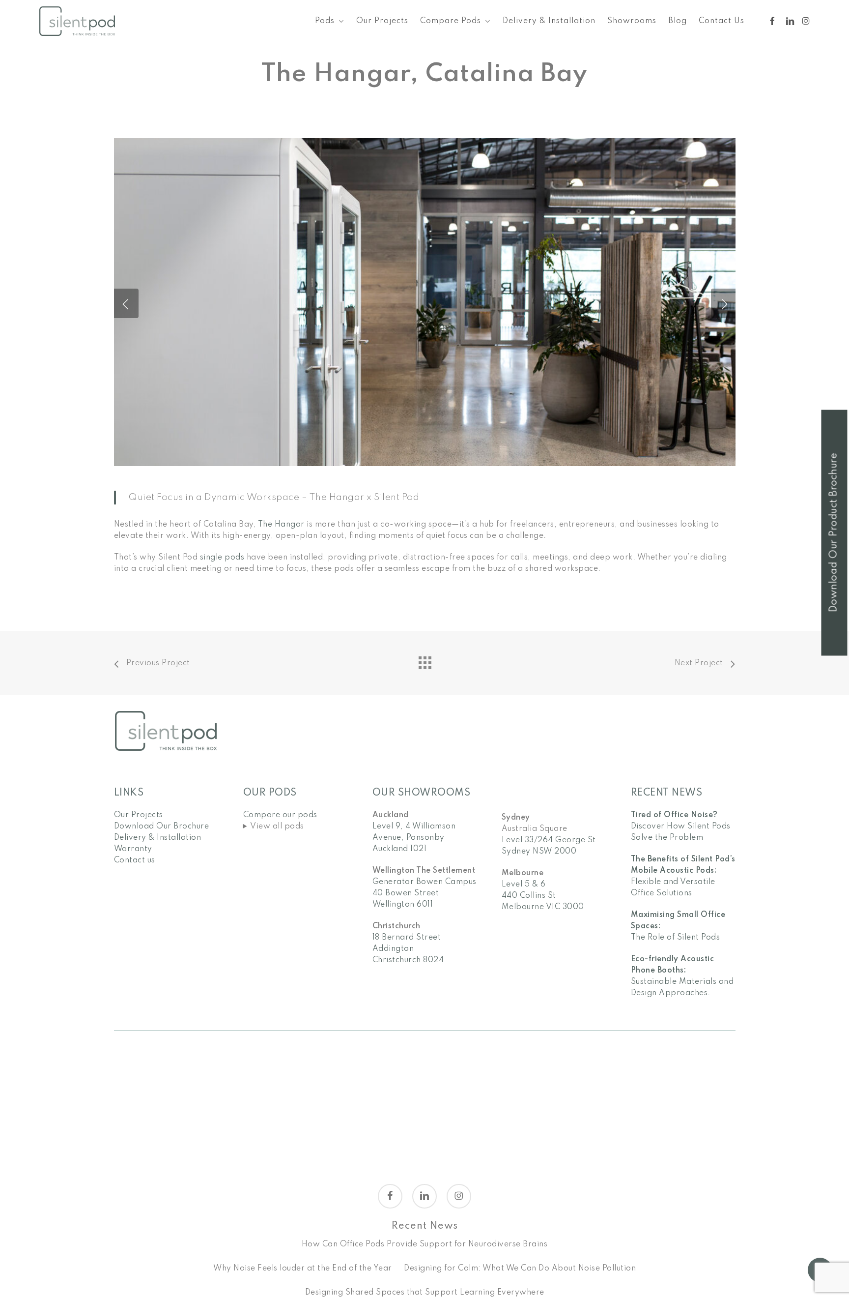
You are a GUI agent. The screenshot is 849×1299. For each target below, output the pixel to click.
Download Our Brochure (161, 826)
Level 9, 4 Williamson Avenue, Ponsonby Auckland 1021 (414, 838)
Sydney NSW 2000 (539, 852)
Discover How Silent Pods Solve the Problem (681, 826)
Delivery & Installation (157, 838)
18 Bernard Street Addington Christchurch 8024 (408, 949)
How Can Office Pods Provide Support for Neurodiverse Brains (425, 1244)
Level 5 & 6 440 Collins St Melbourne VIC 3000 (543, 896)
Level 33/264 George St (549, 840)
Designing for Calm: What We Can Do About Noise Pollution (520, 1268)
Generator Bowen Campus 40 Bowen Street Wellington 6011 (424, 893)
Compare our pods (280, 815)
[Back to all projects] (424, 660)
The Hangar (281, 525)
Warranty (133, 849)
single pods (222, 557)
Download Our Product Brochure (834, 533)
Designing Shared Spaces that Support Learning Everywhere (424, 1293)
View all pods (277, 826)
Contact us (134, 860)
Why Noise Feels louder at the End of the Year (302, 1268)
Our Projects (138, 815)
